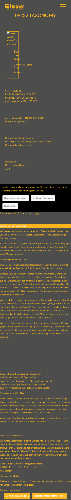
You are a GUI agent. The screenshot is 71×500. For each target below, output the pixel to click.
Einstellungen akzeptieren (15, 198)
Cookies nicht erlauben (43, 198)
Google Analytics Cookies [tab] (12, 393)
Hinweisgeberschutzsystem (18, 145)
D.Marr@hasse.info (23, 65)
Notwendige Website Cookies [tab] (14, 260)
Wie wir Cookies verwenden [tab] (13, 226)
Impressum (10, 162)
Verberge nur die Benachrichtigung (49, 496)
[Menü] (61, 6)
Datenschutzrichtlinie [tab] (10, 476)
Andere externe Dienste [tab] (11, 436)
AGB (7, 169)
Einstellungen (10, 206)
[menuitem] (61, 6)
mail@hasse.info (12, 101)
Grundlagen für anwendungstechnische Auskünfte (28, 142)
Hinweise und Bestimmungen (19, 138)
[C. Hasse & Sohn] (29, 6)
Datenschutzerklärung (15, 165)
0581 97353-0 (30, 101)
